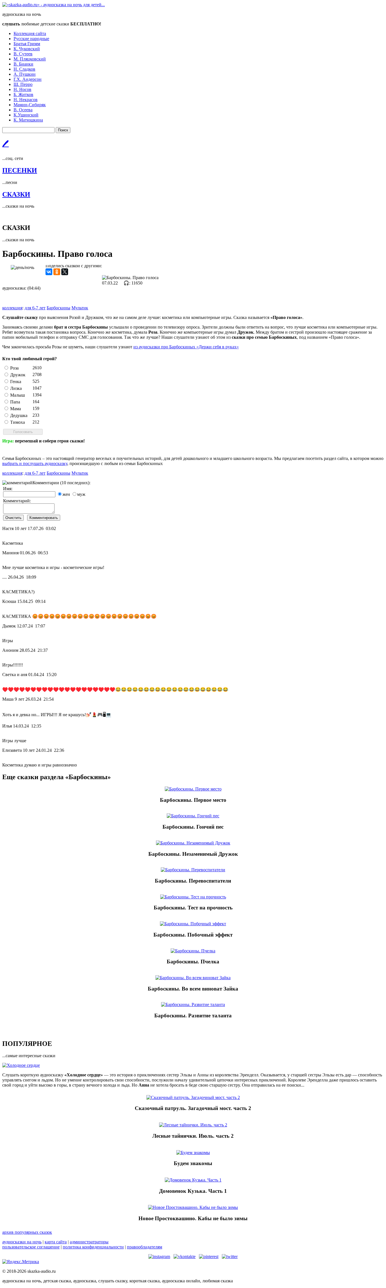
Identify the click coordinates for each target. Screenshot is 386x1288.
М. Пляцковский (30, 59)
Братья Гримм (27, 43)
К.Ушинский (26, 114)
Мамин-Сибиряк (30, 104)
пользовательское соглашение (31, 1246)
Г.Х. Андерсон (28, 79)
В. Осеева (23, 109)
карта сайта (56, 1241)
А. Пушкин (25, 74)
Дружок (17, 374)
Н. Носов (22, 89)
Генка (15, 381)
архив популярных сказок (27, 1232)
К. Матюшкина (28, 120)
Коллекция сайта (30, 33)
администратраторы (89, 1241)
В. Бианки (23, 64)
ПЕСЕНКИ (19, 170)
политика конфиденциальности (93, 1246)
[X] (64, 271)
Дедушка (18, 415)
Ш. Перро (23, 84)
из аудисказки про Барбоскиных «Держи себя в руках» (186, 346)
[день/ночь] (22, 267)
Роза (14, 368)
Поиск (63, 130)
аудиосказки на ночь (22, 1241)
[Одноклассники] (56, 271)
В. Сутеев (23, 53)
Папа (15, 401)
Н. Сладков (24, 69)
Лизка (16, 388)
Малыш (17, 395)
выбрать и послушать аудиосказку (34, 463)
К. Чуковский (27, 48)
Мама (15, 408)
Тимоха (17, 422)
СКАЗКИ (16, 194)
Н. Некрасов (26, 99)
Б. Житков (23, 94)
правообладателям (144, 1246)
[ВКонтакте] (48, 271)
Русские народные (31, 38)
